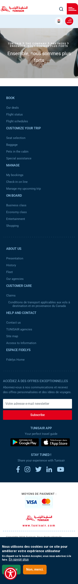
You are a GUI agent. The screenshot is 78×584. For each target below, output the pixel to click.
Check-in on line (17, 182)
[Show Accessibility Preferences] (10, 573)
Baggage (12, 145)
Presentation (14, 258)
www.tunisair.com (39, 525)
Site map (12, 336)
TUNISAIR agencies (19, 329)
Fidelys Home (15, 359)
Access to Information (21, 343)
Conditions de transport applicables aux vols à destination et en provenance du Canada (39, 304)
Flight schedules (17, 121)
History (11, 265)
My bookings (14, 175)
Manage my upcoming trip (23, 188)
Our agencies (15, 279)
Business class (16, 205)
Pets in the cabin (17, 151)
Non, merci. (34, 569)
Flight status (14, 114)
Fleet (9, 272)
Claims (11, 295)
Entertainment (15, 219)
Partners (58, 44)
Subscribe (37, 415)
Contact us (13, 322)
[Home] (14, 10)
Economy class (16, 212)
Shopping (12, 226)
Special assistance (18, 158)
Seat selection (15, 138)
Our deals (12, 107)
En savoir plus (19, 559)
